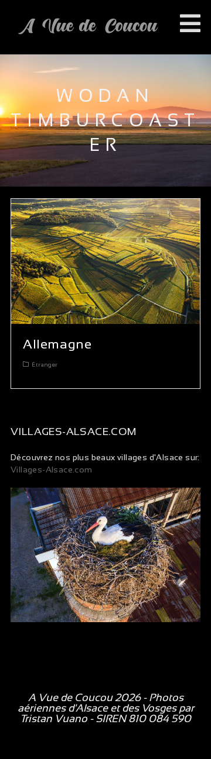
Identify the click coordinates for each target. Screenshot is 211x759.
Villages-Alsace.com (52, 469)
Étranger (44, 364)
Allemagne (57, 344)
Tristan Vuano (53, 718)
